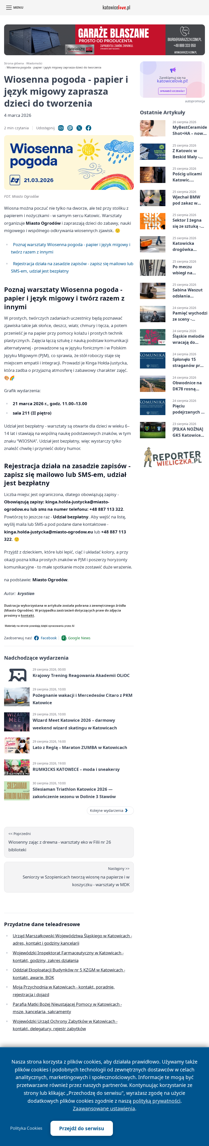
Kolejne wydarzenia (106, 810)
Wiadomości (34, 63)
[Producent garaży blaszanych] (104, 39)
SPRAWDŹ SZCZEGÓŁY (172, 91)
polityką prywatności (156, 1100)
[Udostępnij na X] (79, 128)
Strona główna (14, 63)
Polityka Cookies (26, 1128)
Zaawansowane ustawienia (104, 1108)
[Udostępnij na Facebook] (88, 128)
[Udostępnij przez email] (70, 128)
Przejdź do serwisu (81, 1128)
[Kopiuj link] (61, 128)
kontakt (27, 615)
